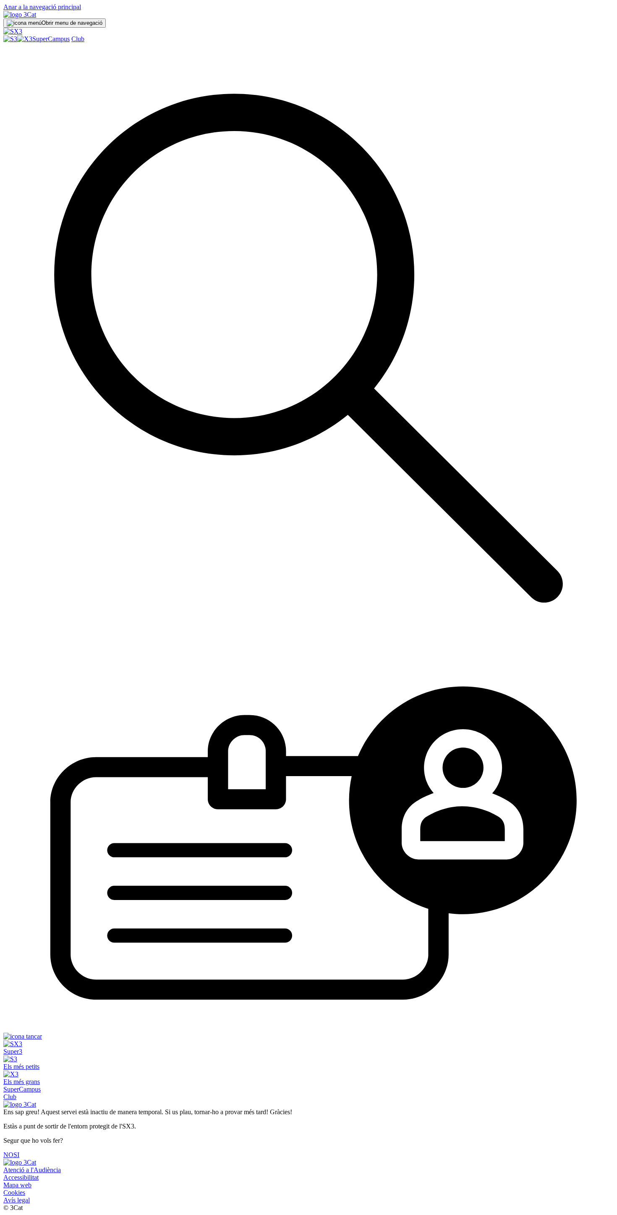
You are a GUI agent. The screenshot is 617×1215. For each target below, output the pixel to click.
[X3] (24, 38)
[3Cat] (19, 14)
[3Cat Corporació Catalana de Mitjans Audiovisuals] (19, 1162)
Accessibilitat (21, 1177)
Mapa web (17, 1185)
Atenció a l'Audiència (32, 1169)
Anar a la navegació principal (42, 6)
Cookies (14, 1192)
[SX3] (12, 31)
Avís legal (16, 1200)
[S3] (10, 38)
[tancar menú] (22, 1036)
